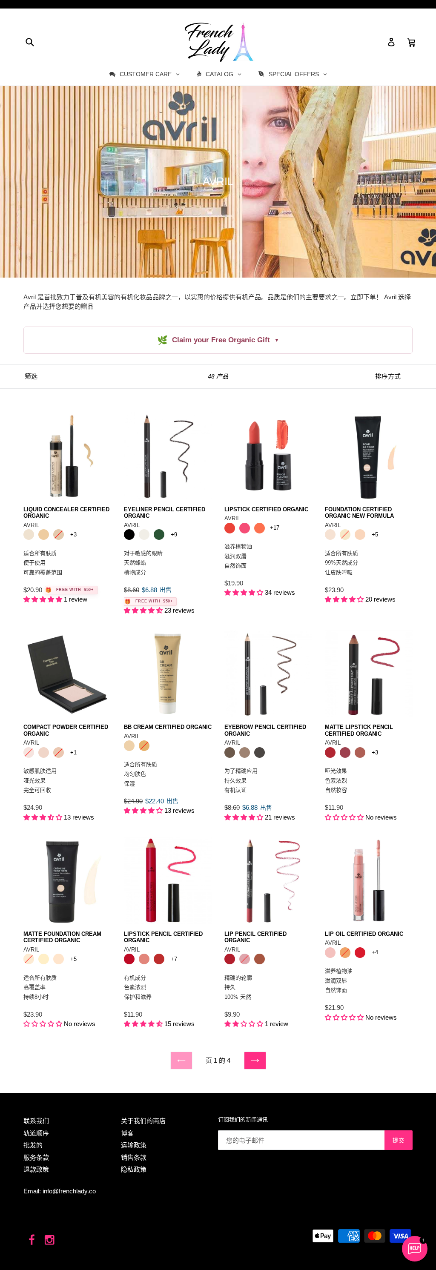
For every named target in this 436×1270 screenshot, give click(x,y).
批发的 (33, 1145)
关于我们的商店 (143, 1120)
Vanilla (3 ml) (43, 534)
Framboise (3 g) (244, 528)
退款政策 (36, 1169)
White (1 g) (144, 534)
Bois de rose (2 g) (144, 959)
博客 (127, 1133)
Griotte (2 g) (129, 959)
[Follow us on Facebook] (31, 1240)
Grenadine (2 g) (330, 752)
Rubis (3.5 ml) (360, 952)
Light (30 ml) (129, 745)
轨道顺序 (36, 1133)
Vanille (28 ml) (43, 959)
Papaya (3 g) (259, 528)
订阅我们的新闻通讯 (243, 1119)
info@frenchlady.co (69, 1191)
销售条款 (133, 1157)
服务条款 (36, 1157)
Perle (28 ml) (58, 959)
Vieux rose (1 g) (244, 959)
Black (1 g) (129, 534)
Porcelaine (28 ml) (28, 959)
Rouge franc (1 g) (229, 959)
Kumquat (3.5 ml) (345, 952)
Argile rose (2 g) (360, 752)
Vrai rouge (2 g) (159, 959)
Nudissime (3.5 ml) (330, 952)
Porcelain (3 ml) (58, 534)
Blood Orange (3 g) (229, 528)
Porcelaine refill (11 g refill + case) (28, 752)
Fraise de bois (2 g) (345, 752)
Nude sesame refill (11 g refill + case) (58, 752)
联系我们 (36, 1120)
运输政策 (133, 1145)
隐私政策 (133, 1169)
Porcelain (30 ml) (330, 534)
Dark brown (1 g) (259, 752)
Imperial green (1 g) (159, 534)
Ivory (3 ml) (28, 534)
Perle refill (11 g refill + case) (43, 752)
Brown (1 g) (229, 752)
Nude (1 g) (259, 959)
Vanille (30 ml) (345, 534)
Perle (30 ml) (360, 534)
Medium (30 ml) (144, 745)
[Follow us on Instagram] (50, 1240)
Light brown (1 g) (244, 752)
